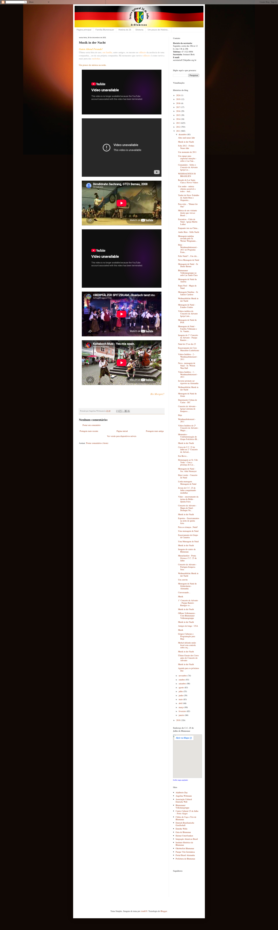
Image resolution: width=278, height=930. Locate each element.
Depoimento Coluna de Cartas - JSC (187, 401)
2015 (178, 115)
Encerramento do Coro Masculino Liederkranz (188, 349)
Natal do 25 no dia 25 (187, 344)
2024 (178, 95)
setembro (183, 683)
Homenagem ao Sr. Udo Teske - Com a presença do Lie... (188, 462)
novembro (183, 675)
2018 (178, 103)
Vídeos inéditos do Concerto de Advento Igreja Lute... (188, 313)
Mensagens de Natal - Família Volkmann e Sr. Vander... (187, 329)
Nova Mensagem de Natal (188, 260)
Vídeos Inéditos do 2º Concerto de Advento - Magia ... (188, 428)
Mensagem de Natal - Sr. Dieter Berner (188, 265)
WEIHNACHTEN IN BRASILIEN (187, 174)
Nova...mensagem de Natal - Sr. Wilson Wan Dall (186, 365)
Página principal (84, 30)
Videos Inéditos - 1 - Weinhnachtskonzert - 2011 (188, 374)
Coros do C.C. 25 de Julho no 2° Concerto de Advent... (188, 449)
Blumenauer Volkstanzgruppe (182, 806)
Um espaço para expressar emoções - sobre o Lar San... (187, 158)
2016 (178, 111)
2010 (178, 720)
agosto (181, 687)
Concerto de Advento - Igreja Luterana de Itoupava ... (187, 409)
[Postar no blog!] (120, 411)
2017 (178, 107)
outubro (182, 679)
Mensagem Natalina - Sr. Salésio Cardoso (188, 293)
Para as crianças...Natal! (188, 527)
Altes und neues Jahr (186, 137)
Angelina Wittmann (184, 795)
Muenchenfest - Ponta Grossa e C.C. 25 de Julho (187, 558)
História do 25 (124, 30)
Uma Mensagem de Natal (188, 541)
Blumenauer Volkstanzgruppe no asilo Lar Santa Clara (187, 273)
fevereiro (183, 711)
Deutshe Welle (181, 828)
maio (181, 699)
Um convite (183, 579)
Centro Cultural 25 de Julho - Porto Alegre (187, 812)
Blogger (164, 911)
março (181, 707)
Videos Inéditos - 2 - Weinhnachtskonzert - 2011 (188, 357)
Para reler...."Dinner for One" (188, 205)
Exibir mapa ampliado (180, 780)
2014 (178, 119)
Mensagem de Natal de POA (187, 321)
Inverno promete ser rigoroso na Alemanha (188, 382)
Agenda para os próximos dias (188, 669)
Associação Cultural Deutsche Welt (184, 800)
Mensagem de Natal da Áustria (187, 280)
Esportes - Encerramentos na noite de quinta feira (188, 521)
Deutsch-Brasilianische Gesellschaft (185, 824)
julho (181, 691)
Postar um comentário (91, 425)
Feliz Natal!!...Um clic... (188, 256)
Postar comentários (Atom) (97, 443)
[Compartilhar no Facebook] (125, 411)
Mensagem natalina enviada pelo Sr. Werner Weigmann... (187, 238)
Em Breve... (183, 456)
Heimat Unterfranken (184, 835)
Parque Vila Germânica (185, 851)
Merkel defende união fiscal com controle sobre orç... (187, 645)
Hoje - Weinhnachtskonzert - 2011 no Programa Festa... (188, 248)
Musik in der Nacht (186, 141)
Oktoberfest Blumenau (185, 848)
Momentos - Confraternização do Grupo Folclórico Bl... (188, 437)
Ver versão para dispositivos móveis (121, 436)
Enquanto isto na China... (188, 228)
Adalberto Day (182, 792)
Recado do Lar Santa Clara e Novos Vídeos (188, 181)
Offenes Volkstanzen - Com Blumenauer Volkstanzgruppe (187, 615)
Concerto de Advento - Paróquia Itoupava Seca (187, 567)
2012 (178, 126)
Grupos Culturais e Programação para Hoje (186, 636)
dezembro (183, 134)
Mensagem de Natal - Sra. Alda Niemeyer (187, 470)
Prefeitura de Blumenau (185, 858)
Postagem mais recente (89, 431)
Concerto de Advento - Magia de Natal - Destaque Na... (187, 508)
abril (181, 703)
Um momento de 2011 (187, 152)
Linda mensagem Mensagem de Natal (187, 482)
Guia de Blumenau (183, 832)
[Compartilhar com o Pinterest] (128, 411)
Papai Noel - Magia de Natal (187, 286)
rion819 (144, 911)
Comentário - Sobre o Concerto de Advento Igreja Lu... (188, 167)
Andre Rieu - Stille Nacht (188, 232)
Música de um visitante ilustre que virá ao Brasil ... (187, 213)
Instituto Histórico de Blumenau (184, 843)
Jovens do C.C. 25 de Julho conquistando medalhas (187, 490)
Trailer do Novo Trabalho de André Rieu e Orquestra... (188, 197)
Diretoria (139, 30)
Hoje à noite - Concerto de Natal (187, 476)
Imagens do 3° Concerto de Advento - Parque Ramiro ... (188, 337)
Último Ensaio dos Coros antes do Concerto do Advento (188, 658)
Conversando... (184, 592)
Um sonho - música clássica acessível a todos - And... (186, 189)
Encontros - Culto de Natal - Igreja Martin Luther (187, 222)
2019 (178, 99)
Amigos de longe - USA (188, 625)
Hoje (180, 415)
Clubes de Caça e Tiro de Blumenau (186, 818)
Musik (180, 596)
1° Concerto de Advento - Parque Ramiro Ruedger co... (188, 603)
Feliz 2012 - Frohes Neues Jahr (186, 146)
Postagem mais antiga (155, 431)
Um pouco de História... (158, 30)
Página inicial (122, 431)
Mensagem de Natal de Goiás (187, 394)
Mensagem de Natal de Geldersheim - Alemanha (187, 586)
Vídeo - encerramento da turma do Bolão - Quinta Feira (188, 499)
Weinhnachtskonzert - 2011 (187, 420)
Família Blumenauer (105, 30)
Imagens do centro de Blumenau (187, 550)
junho (181, 695)
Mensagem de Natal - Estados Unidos (186, 306)
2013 (178, 123)
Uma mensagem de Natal (188, 531)
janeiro (182, 715)
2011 (178, 131)
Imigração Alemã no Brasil (187, 839)
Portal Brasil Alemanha (185, 855)
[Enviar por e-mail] (117, 411)
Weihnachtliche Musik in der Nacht (188, 299)
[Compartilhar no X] (123, 411)
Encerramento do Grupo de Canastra (188, 536)
